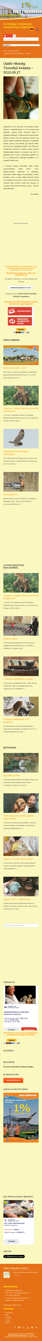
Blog (7, 1315)
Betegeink (16, 51)
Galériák (11, 51)
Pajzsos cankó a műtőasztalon (17, 899)
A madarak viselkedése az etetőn (18, 679)
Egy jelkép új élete (11, 775)
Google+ (9, 1317)
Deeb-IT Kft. (33, 1337)
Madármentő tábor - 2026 (14, 368)
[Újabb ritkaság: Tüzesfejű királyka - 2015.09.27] (21, 98)
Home (5, 51)
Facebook (9, 1312)
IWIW (7, 1322)
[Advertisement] (21, 540)
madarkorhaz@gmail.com (20, 1298)
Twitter (8, 1320)
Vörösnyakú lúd (10, 494)
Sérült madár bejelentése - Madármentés (25, 1272)
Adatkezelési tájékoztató (11, 1305)
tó (20, 1305)
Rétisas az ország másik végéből (18, 859)
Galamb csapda (10, 639)
